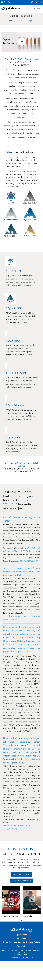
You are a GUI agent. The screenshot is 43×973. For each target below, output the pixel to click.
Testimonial (21, 938)
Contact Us (21, 946)
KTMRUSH (28, 957)
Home (10, 21)
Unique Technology (24, 21)
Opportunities (21, 934)
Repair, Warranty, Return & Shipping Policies (21, 942)
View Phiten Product (21, 880)
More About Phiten (21, 874)
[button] (21, 920)
